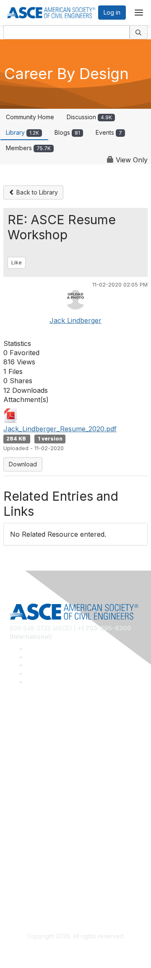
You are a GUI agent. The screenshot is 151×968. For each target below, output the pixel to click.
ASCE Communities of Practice (51, 754)
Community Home (30, 116)
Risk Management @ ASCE (46, 729)
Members (28, 147)
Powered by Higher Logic (75, 951)
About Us (22, 876)
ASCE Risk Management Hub (49, 742)
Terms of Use (28, 888)
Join (15, 803)
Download (23, 464)
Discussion (89, 116)
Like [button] (16, 262)
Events (109, 132)
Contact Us (25, 827)
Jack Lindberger (75, 320)
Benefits (21, 815)
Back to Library (36, 192)
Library (22, 132)
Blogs (67, 132)
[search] (139, 32)
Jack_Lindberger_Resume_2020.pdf (60, 429)
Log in (112, 12)
